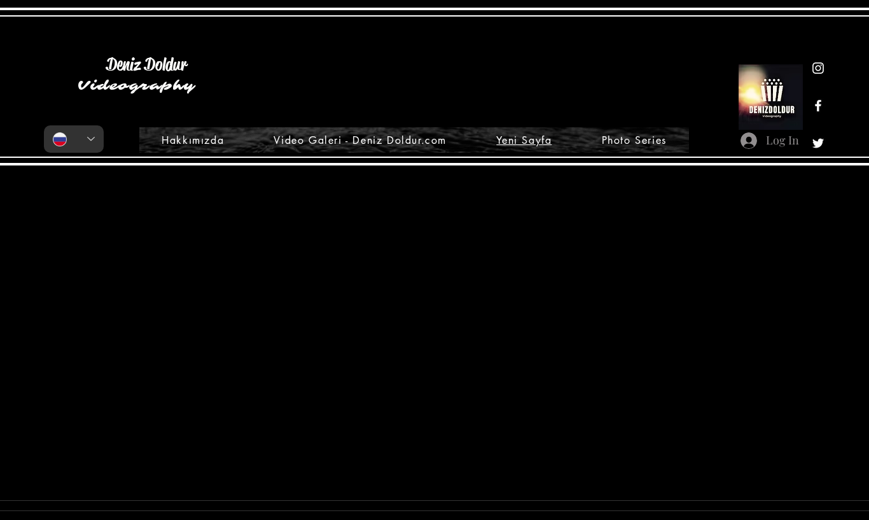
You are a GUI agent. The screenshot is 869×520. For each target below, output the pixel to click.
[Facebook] (818, 105)
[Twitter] (818, 143)
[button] (508, 469)
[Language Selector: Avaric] (74, 139)
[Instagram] (818, 68)
